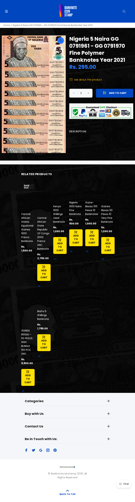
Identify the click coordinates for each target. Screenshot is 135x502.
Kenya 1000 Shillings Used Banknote (59, 214)
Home (7, 25)
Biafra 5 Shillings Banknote (43, 315)
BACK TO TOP (68, 494)
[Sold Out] (27, 195)
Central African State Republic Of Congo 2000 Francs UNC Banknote (43, 233)
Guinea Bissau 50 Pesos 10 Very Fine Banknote (107, 214)
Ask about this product (88, 79)
